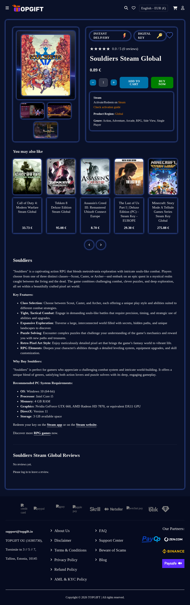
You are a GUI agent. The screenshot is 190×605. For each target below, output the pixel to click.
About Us (62, 531)
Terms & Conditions (70, 550)
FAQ (103, 531)
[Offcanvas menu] (7, 8)
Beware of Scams (112, 550)
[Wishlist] (133, 8)
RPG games (42, 433)
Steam (121, 102)
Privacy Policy (66, 560)
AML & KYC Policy (70, 579)
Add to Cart (134, 83)
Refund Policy (65, 569)
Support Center (111, 540)
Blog (103, 560)
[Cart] (174, 8)
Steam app (54, 424)
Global (119, 113)
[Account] (182, 8)
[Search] (126, 8)
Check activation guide (107, 107)
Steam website (86, 424)
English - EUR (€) (153, 8)
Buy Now (162, 83)
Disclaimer (62, 540)
